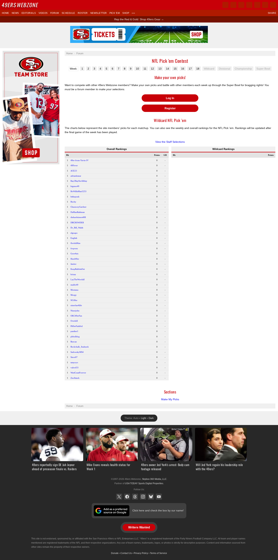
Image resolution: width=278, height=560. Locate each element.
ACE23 (74, 171)
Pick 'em (114, 13)
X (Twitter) (119, 497)
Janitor (73, 264)
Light (143, 418)
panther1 (74, 331)
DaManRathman (78, 212)
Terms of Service (158, 553)
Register (170, 108)
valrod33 (74, 367)
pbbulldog (75, 336)
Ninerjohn (75, 310)
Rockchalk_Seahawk (80, 347)
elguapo (74, 233)
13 (160, 68)
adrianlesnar (76, 176)
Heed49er (75, 259)
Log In (170, 98)
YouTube (159, 497)
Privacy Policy (141, 553)
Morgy (74, 295)
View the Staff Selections (170, 141)
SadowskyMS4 (77, 352)
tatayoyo (74, 362)
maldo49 (74, 285)
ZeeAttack (75, 378)
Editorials (29, 13)
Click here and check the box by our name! (158, 510)
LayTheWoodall (78, 279)
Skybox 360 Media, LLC (154, 479)
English (74, 238)
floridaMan (75, 243)
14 (167, 68)
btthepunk (75, 196)
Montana (74, 290)
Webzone (20, 5)
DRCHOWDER (77, 222)
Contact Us (126, 553)
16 (182, 68)
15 (175, 68)
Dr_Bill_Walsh (77, 227)
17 (190, 68)
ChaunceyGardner (78, 207)
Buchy (73, 202)
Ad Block (8, 52)
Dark (151, 418)
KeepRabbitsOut (78, 269)
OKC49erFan (76, 316)
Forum (54, 13)
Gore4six (74, 253)
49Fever (74, 165)
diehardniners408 (78, 217)
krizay (73, 274)
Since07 (74, 357)
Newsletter (98, 13)
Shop (125, 13)
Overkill (74, 321)
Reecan (74, 341)
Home (5, 13)
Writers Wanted (139, 527)
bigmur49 (75, 186)
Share (272, 13)
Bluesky (151, 497)
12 (152, 68)
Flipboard (257, 5)
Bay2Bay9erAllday (79, 181)
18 (197, 68)
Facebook (127, 497)
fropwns (74, 248)
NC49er (74, 300)
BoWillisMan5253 (78, 191)
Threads (135, 497)
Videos (43, 13)
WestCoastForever (78, 373)
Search (273, 5)
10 (137, 68)
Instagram (143, 497)
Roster (83, 13)
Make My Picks (170, 399)
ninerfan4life (76, 305)
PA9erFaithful (77, 326)
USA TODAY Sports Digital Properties (144, 483)
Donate (115, 553)
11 (145, 68)
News (15, 13)
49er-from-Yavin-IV (80, 160)
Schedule (68, 13)
